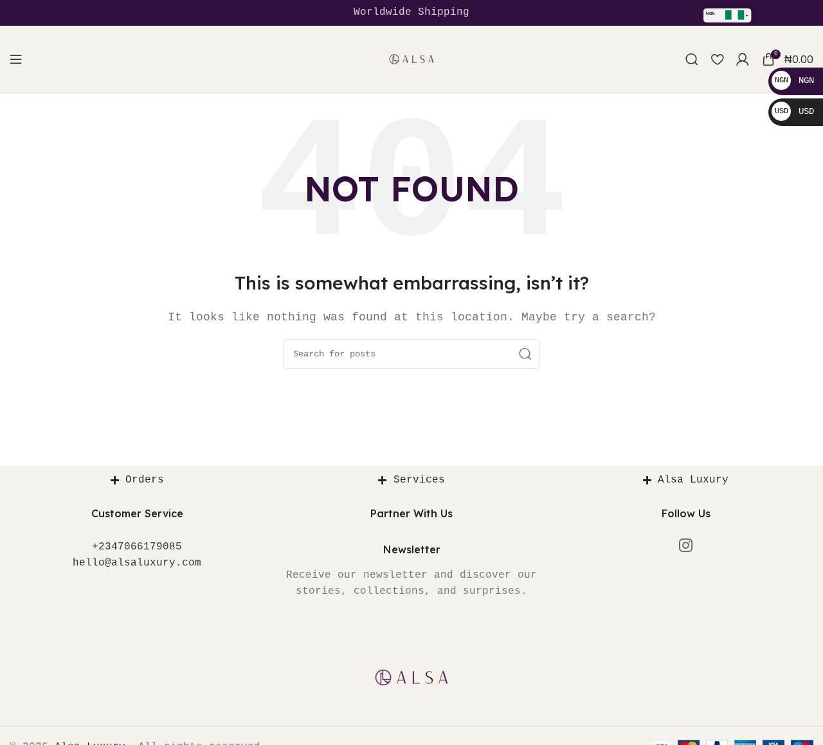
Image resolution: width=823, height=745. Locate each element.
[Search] (692, 59)
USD (794, 111)
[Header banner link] (411, 13)
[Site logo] (411, 59)
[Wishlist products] (717, 59)
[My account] (742, 59)
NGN (794, 80)
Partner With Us (411, 513)
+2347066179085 (137, 547)
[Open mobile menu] (16, 59)
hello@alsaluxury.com (137, 563)
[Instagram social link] (686, 546)
